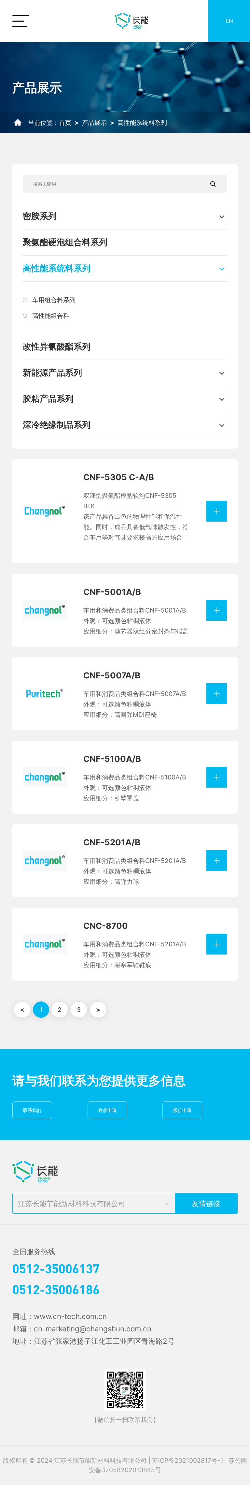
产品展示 (94, 122)
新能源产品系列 (52, 372)
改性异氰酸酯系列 (56, 346)
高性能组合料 (50, 315)
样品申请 (107, 1110)
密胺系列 (40, 216)
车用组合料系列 (54, 300)
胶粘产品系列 (48, 398)
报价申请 (182, 1110)
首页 (65, 122)
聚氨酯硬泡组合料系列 (65, 242)
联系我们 (32, 1110)
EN (229, 21)
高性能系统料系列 (142, 122)
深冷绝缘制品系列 (56, 425)
